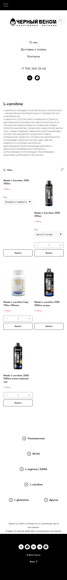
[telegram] (39, 546)
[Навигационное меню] (5, 5)
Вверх (32, 561)
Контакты (33, 56)
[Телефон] (29, 77)
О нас (33, 42)
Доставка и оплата (33, 49)
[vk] (33, 546)
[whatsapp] (37, 77)
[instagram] (45, 546)
